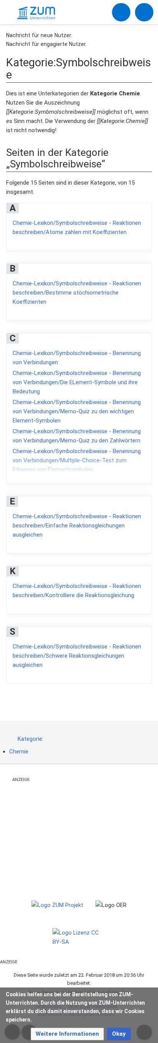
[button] (67, 1034)
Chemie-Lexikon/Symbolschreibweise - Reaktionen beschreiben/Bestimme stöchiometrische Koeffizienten (77, 292)
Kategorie (30, 738)
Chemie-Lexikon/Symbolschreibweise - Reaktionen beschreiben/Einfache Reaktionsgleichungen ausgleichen (77, 525)
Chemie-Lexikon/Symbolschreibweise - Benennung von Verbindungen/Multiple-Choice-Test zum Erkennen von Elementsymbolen (77, 460)
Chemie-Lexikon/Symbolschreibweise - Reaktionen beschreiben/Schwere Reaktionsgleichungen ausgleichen (77, 655)
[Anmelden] (121, 12)
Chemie (18, 751)
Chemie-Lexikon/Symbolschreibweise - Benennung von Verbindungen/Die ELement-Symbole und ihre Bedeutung (77, 382)
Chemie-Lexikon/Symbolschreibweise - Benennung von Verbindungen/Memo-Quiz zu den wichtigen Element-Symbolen (77, 411)
